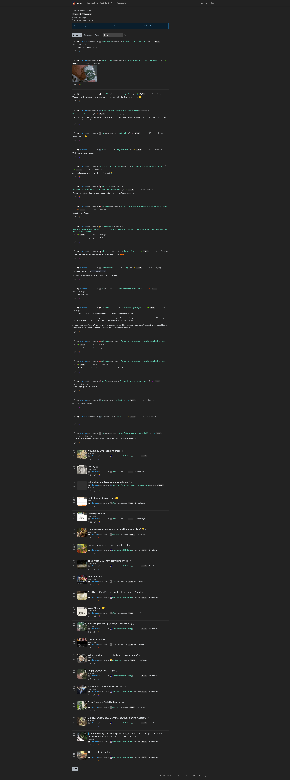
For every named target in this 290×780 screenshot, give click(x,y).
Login (207, 3)
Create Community (118, 3)
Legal (180, 776)
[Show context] (149, 41)
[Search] (202, 3)
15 (91, 491)
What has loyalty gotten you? (131, 308)
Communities (92, 3)
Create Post (104, 3)
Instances (188, 776)
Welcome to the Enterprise (81, 114)
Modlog (173, 776)
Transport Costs (129, 251)
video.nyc (91, 453)
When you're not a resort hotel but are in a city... (142, 60)
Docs (195, 776)
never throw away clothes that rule (131, 289)
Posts (97, 35)
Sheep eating (126, 94)
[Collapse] (74, 41)
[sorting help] (125, 35)
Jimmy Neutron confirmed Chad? (134, 41)
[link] (152, 41)
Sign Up (214, 3)
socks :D (119, 400)
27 (91, 475)
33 (91, 616)
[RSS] (128, 35)
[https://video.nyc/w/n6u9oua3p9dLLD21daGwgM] (82, 674)
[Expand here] (82, 469)
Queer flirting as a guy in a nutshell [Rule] (133, 433)
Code (201, 776)
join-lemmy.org (211, 776)
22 (91, 522)
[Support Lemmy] (128, 3)
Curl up (125, 268)
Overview (77, 35)
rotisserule (122, 133)
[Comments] (82, 485)
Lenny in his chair (122, 150)
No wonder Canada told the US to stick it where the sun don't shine (96, 190)
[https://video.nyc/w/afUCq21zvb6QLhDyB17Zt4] (82, 721)
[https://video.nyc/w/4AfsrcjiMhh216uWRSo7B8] (82, 626)
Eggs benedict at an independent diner (133, 381)
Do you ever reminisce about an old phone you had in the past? (143, 341)
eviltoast (80, 3)
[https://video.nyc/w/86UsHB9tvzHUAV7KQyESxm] (82, 736)
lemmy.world (92, 469)
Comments (88, 35)
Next (75, 769)
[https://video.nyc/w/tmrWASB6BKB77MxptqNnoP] (82, 595)
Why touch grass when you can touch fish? (147, 166)
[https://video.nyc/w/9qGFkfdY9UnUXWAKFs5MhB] (82, 454)
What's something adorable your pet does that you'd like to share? (144, 206)
